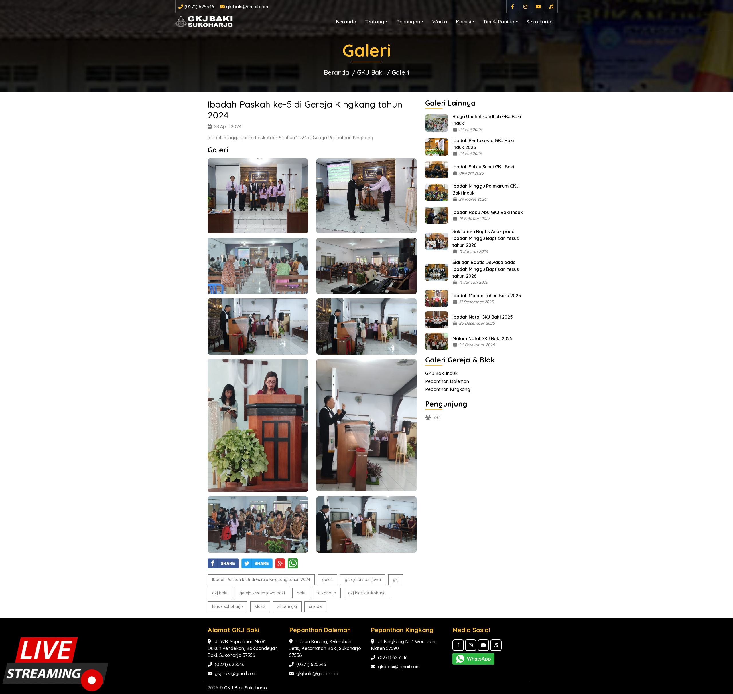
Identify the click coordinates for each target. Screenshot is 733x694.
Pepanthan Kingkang (447, 389)
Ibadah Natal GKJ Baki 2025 (482, 317)
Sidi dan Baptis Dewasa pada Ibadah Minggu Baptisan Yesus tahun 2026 (485, 269)
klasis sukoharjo (227, 606)
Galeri (400, 72)
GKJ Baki (370, 72)
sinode (315, 606)
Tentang (374, 22)
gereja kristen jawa (363, 579)
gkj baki (219, 593)
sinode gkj (287, 606)
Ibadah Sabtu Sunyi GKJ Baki (483, 167)
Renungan (408, 22)
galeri (327, 579)
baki (301, 593)
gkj (396, 579)
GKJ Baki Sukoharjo (245, 688)
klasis (260, 606)
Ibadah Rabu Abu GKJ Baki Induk (487, 212)
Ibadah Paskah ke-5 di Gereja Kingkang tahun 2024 (261, 579)
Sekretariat (540, 22)
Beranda (346, 22)
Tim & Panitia (499, 22)
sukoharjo (326, 593)
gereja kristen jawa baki (262, 593)
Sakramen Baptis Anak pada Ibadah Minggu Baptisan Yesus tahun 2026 (485, 238)
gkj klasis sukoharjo (367, 593)
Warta (439, 22)
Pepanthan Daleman (447, 381)
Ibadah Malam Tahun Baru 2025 (486, 295)
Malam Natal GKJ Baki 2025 (482, 338)
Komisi (463, 22)
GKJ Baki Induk (441, 373)
